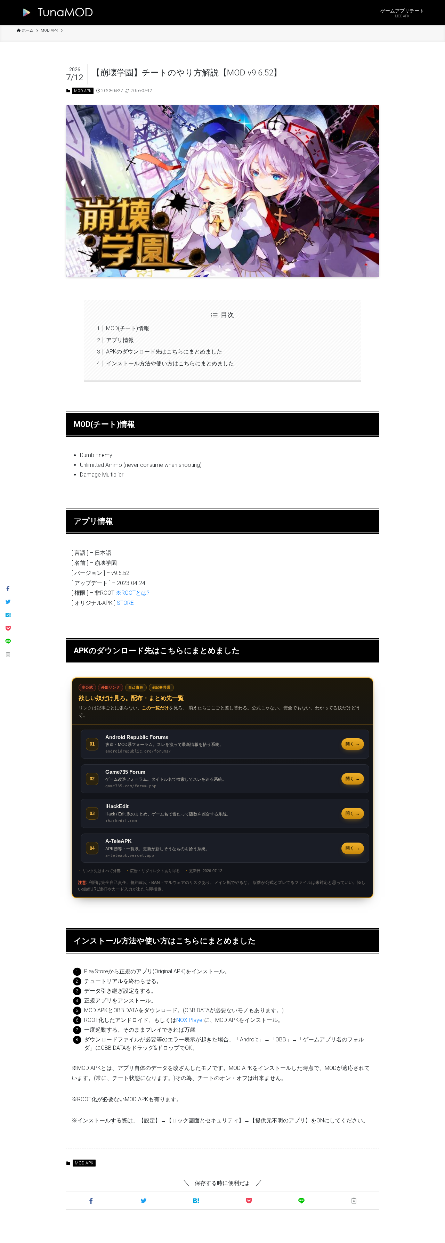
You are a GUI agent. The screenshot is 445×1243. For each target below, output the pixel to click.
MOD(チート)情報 (127, 328)
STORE (125, 603)
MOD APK (82, 91)
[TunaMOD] (56, 12)
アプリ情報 (120, 340)
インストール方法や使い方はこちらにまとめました (170, 363)
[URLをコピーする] (354, 1201)
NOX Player (190, 1020)
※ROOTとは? (132, 593)
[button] (91, 1201)
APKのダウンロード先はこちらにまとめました (164, 351)
